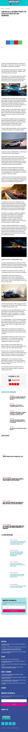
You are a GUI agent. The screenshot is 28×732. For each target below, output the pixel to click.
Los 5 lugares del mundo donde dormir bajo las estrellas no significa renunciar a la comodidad (13, 527)
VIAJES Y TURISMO (7, 477)
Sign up (14, 704)
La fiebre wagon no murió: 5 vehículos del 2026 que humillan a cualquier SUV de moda (12, 667)
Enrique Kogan (15, 380)
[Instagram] (13, 384)
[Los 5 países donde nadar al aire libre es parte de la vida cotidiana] (5, 586)
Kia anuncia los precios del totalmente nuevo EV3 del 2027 (17, 405)
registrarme (14, 610)
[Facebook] (8, 42)
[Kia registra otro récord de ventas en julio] (5, 428)
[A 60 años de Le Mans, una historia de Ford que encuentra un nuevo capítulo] (5, 397)
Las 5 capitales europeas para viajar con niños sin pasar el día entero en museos (13, 503)
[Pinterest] (16, 42)
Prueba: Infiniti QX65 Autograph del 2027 (13, 456)
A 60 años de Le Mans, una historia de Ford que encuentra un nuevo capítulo (18, 398)
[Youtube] (18, 384)
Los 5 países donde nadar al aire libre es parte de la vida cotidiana (18, 586)
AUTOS (4, 455)
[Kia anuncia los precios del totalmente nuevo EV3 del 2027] (5, 405)
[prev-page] (2, 593)
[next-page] (4, 593)
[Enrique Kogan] (10, 380)
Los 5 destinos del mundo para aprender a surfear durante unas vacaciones (13, 479)
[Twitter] (12, 42)
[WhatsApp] (20, 42)
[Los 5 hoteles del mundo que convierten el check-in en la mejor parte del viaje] (5, 564)
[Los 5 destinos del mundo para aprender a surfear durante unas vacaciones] (14, 468)
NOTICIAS (8, 8)
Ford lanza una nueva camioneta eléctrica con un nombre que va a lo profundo (17, 421)
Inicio (2, 8)
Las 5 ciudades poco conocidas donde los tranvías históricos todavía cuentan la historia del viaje (18, 543)
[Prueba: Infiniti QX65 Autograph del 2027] (14, 445)
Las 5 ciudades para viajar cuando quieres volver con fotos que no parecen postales (17, 576)
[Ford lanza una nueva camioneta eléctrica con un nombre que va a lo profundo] (5, 421)
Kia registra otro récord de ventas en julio (18, 429)
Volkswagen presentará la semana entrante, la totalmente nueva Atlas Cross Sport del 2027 (18, 413)
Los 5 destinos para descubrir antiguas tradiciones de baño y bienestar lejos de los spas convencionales (16, 553)
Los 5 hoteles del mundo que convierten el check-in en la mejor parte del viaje (17, 565)
